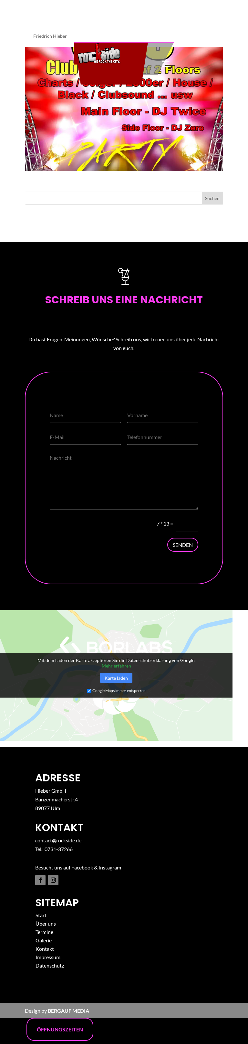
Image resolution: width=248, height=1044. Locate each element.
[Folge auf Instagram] (53, 880)
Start (41, 915)
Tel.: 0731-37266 (54, 849)
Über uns (46, 923)
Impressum (48, 957)
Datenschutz (50, 965)
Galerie (44, 940)
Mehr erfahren (116, 665)
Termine (44, 932)
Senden (183, 545)
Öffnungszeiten (60, 1029)
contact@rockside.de (58, 840)
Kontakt (45, 949)
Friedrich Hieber (50, 36)
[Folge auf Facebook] (40, 880)
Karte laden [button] (116, 678)
